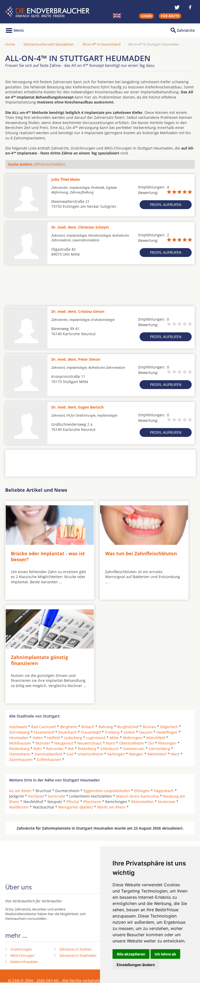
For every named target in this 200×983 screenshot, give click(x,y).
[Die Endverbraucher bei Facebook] (190, 7)
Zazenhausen (21, 759)
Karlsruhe (56, 796)
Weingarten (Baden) (75, 807)
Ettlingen (142, 790)
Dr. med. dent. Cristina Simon (77, 311)
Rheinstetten (142, 801)
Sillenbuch (109, 748)
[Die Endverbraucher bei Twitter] (177, 7)
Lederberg (73, 737)
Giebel (129, 732)
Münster (42, 743)
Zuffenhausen (49, 759)
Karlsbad (36, 796)
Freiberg (112, 732)
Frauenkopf (91, 732)
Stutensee (166, 801)
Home (10, 44)
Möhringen (132, 737)
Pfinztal (72, 801)
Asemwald (18, 726)
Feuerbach (67, 732)
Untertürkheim (90, 754)
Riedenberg (19, 748)
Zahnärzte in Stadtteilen (77, 955)
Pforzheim (92, 801)
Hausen (145, 732)
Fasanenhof (44, 732)
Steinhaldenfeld (48, 754)
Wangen (136, 754)
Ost (151, 743)
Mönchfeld (155, 737)
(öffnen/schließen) (36, 164)
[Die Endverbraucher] (48, 12)
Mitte (114, 737)
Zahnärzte (186, 30)
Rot (71, 748)
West (175, 754)
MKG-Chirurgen (22, 955)
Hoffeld (53, 737)
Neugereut (63, 743)
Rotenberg (87, 748)
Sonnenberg (159, 748)
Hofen (38, 737)
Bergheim (68, 726)
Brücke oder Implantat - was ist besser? (48, 556)
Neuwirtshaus (89, 743)
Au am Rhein (20, 790)
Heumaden (18, 737)
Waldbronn (19, 807)
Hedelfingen (167, 732)
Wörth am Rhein (111, 807)
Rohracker (55, 748)
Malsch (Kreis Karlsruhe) (137, 796)
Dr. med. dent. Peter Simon (75, 359)
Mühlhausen (20, 743)
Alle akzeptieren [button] (131, 954)
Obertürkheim (131, 743)
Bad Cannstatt (43, 726)
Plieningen (167, 743)
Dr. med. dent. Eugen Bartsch (77, 407)
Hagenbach (164, 790)
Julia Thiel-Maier (65, 179)
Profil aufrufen (166, 204)
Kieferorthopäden (24, 961)
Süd (69, 754)
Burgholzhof (128, 726)
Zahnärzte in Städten (75, 949)
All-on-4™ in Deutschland (101, 44)
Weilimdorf (157, 754)
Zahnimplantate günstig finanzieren (39, 660)
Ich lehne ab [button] (165, 954)
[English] (117, 15)
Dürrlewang (19, 732)
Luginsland (95, 737)
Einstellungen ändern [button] (136, 964)
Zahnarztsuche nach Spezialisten (48, 44)
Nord (110, 743)
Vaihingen (116, 754)
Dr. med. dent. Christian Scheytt (80, 227)
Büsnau (149, 726)
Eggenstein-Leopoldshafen (107, 790)
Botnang (105, 726)
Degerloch (169, 726)
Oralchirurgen (21, 949)
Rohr (38, 748)
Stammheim (19, 754)
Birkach (87, 726)
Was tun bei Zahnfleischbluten (141, 553)
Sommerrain (134, 748)
